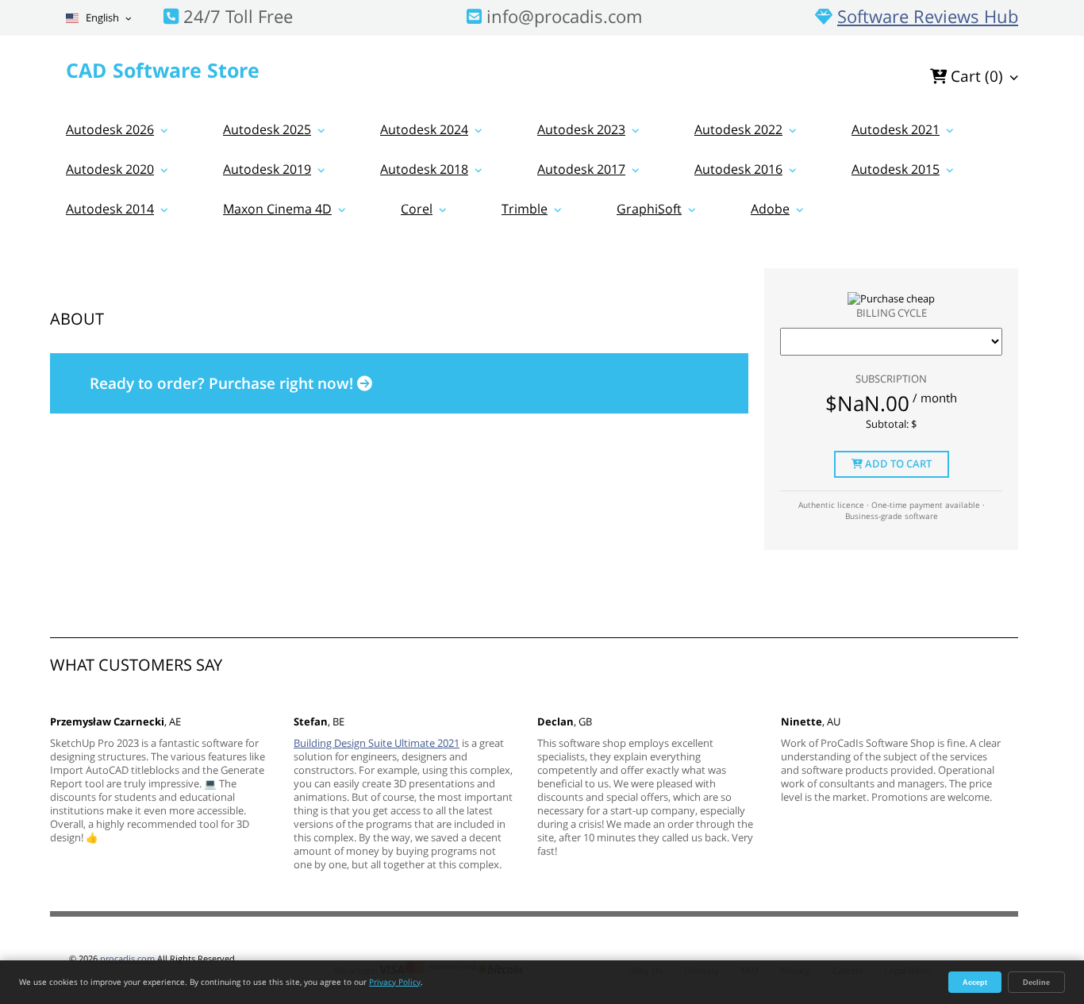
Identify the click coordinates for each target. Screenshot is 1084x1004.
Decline (1036, 982)
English (101, 18)
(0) (977, 76)
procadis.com (127, 958)
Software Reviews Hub (927, 16)
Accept (975, 982)
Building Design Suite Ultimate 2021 (376, 743)
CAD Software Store (162, 69)
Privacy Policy (395, 981)
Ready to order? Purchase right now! (223, 383)
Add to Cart (897, 464)
